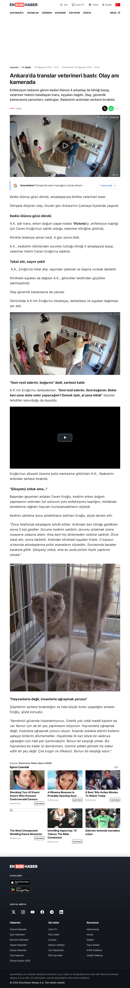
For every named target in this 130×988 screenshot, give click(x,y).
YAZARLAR (33, 12)
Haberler (14, 67)
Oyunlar (52, 939)
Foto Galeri (53, 934)
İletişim (90, 939)
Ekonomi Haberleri (19, 939)
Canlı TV (52, 929)
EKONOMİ (60, 12)
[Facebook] (42, 912)
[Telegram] (51, 912)
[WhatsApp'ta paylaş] (111, 108)
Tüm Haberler (17, 955)
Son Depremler (56, 950)
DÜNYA (87, 12)
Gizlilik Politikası (95, 955)
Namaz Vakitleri (56, 945)
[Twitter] (13, 912)
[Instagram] (23, 912)
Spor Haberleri (17, 934)
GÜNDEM (47, 12)
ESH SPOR (74, 12)
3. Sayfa (26, 67)
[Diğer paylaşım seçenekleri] (117, 108)
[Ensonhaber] (24, 5)
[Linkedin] (61, 912)
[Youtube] (32, 912)
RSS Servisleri (55, 955)
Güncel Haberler (18, 929)
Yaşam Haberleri (18, 945)
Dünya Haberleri (18, 950)
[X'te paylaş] (104, 108)
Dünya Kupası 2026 (20, 960)
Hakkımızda (93, 929)
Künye (90, 934)
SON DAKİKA (16, 12)
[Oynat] (65, 146)
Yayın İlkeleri (93, 945)
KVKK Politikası (94, 950)
